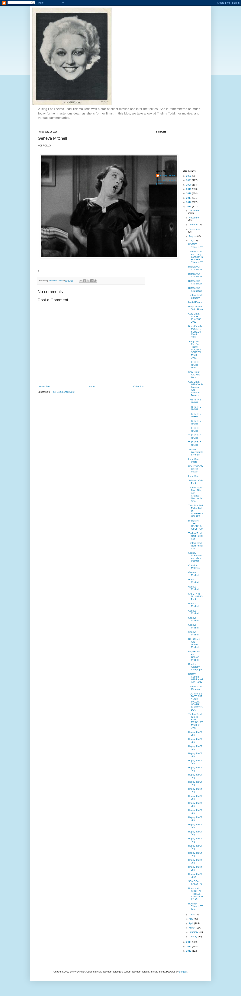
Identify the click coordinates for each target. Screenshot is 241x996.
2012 (189, 951)
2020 (189, 184)
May (191, 919)
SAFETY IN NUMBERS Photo (195, 597)
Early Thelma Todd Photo (195, 308)
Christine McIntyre (194, 566)
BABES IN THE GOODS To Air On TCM (195, 524)
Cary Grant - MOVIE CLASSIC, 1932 (194, 317)
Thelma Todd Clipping (195, 688)
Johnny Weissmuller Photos (195, 452)
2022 (189, 176)
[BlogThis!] (84, 281)
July (191, 240)
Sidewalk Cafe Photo (195, 481)
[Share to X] (88, 281)
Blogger (183, 971)
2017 (189, 198)
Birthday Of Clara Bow (195, 268)
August (193, 236)
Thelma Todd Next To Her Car (195, 536)
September (194, 229)
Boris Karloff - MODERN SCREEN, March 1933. (195, 332)
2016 (189, 202)
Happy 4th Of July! (195, 875)
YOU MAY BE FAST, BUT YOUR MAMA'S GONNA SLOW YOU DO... (195, 701)
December (194, 210)
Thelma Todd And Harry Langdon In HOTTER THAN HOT (195, 257)
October (193, 224)
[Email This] (81, 281)
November (194, 217)
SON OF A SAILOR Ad (195, 882)
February (194, 932)
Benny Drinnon (168, 175)
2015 (189, 206)
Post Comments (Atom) (63, 392)
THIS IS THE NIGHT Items (194, 365)
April (191, 923)
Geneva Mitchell (193, 573)
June (191, 914)
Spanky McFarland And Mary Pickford (195, 557)
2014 (189, 942)
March (192, 927)
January (193, 936)
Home (92, 386)
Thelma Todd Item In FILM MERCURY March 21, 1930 (195, 721)
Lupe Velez (194, 476)
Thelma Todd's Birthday (195, 296)
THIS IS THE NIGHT (194, 401)
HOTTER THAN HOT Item (195, 906)
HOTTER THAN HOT (195, 245)
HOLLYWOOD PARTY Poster (195, 469)
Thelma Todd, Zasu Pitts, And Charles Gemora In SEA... (195, 494)
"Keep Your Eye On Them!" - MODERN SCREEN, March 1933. (194, 349)
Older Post (138, 386)
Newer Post (44, 386)
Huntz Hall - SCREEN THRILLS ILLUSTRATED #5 (195, 894)
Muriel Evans (195, 302)
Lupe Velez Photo (194, 460)
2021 (189, 180)
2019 (189, 189)
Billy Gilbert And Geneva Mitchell (194, 643)
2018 (189, 193)
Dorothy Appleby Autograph (195, 667)
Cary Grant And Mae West (194, 375)
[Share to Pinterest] (95, 281)
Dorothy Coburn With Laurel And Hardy (195, 678)
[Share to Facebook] (92, 281)
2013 (189, 946)
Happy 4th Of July (195, 733)
